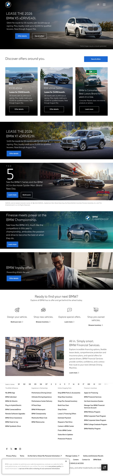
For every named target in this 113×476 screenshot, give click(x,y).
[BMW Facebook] (6, 449)
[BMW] (8, 4)
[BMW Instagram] (20, 449)
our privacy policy (55, 466)
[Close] (66, 461)
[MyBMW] (98, 4)
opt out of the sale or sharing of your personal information (39, 468)
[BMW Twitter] (11, 449)
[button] (104, 467)
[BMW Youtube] (15, 449)
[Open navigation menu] (104, 4)
